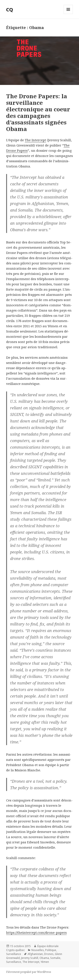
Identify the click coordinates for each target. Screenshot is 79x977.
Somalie (55, 958)
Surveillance (13, 954)
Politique (50, 950)
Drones (49, 954)
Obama (44, 958)
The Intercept (35, 140)
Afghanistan (35, 954)
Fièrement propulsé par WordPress (28, 972)
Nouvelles (37, 950)
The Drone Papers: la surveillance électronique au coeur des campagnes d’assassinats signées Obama (38, 112)
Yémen (45, 962)
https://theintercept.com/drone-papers (36, 932)
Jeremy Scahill (29, 958)
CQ (9, 9)
